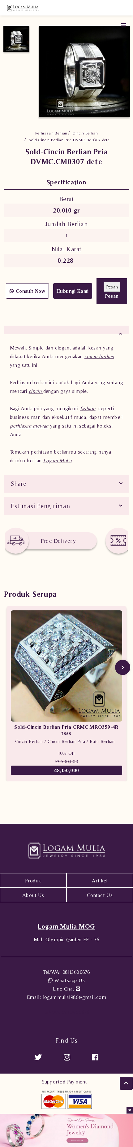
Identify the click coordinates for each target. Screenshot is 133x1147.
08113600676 (66, 972)
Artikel (100, 880)
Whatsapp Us (69, 980)
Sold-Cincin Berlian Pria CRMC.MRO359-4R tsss (66, 730)
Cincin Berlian (85, 133)
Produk (33, 880)
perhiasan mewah (29, 425)
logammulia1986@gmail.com (66, 997)
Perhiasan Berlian (51, 133)
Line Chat (64, 988)
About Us (33, 895)
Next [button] (122, 667)
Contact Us (100, 895)
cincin (36, 391)
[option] (16, 38)
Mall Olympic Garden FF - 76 (66, 939)
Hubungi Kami (73, 291)
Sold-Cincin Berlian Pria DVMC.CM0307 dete (69, 140)
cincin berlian (99, 356)
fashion (88, 408)
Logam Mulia (57, 460)
